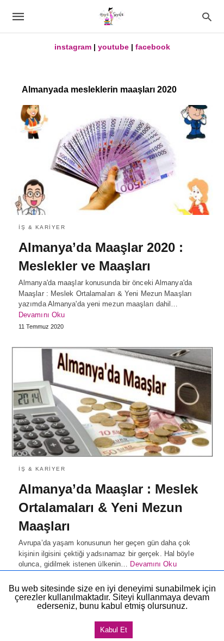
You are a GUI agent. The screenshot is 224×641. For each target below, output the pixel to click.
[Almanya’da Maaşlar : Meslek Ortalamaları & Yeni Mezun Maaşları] (112, 402)
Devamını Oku (41, 315)
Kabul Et (113, 630)
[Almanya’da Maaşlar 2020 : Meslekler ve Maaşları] (112, 160)
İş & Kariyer (41, 227)
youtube (113, 46)
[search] (207, 16)
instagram (72, 46)
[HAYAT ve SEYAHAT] (111, 16)
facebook (152, 46)
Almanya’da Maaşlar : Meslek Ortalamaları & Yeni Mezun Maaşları (108, 507)
